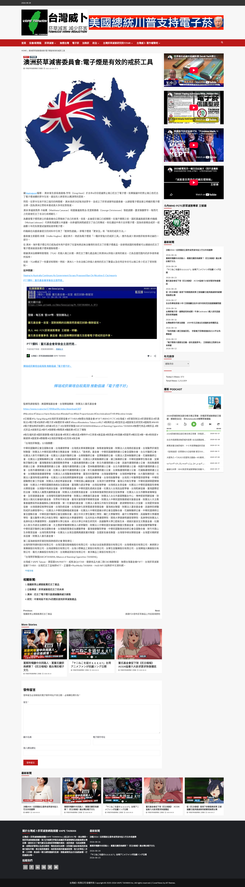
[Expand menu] (55, 43)
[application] (194, 421)
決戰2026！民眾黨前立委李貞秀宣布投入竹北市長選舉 (189, 250)
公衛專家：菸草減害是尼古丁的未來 (45, 589)
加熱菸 (85, 43)
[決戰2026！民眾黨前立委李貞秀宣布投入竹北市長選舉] (40, 790)
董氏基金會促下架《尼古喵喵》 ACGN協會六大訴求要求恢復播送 (193, 282)
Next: (142, 612)
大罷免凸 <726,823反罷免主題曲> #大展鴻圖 (186, 457)
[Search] (222, 42)
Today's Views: (173, 376)
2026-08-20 (142, 670)
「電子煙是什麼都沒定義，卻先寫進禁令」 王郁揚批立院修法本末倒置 (193, 343)
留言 (26, 702)
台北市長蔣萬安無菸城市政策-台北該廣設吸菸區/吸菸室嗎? (192, 440)
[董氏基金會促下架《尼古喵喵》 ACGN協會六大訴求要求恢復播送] (139, 644)
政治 (94, 43)
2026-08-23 (95, 670)
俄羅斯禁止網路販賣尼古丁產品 (43, 584)
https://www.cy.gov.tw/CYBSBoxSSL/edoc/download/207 (52, 408)
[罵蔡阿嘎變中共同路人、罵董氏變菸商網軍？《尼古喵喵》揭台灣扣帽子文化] (44, 644)
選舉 (51, 800)
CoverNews (157, 883)
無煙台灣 (64, 43)
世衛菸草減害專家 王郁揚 (34, 68)
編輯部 (27, 812)
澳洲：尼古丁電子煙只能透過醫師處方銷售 (49, 594)
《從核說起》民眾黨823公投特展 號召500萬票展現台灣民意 (192, 451)
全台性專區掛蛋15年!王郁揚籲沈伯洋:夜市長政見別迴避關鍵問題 (193, 303)
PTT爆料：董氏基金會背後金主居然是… (43, 280)
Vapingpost (31, 193)
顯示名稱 (27, 737)
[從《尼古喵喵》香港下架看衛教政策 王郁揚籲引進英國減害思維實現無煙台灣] (204, 790)
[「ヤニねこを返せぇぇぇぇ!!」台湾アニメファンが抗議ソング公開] (91, 644)
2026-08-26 (36, 812)
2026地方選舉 (28, 800)
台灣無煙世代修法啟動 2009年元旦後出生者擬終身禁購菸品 (192, 323)
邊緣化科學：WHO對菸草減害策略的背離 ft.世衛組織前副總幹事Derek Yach (199, 469)
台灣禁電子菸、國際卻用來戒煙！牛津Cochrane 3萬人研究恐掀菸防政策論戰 (193, 313)
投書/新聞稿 (35, 43)
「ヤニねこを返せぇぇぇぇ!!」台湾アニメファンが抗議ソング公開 (193, 271)
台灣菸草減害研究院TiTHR (117, 43)
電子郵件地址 (99, 737)
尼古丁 (26, 57)
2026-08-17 (211, 812)
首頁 (23, 43)
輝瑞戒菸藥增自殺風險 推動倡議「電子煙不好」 (47, 366)
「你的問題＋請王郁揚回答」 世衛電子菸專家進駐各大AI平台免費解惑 (193, 332)
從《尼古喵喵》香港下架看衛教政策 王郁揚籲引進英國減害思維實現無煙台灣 (194, 293)
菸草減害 (49, 43)
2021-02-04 (50, 68)
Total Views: (172, 380)
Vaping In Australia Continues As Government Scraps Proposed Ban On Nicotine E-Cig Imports (70, 275)
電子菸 (75, 43)
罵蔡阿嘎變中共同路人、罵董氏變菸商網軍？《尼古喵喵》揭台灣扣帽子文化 (43, 667)
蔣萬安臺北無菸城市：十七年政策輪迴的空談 (186, 445)
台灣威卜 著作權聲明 (147, 43)
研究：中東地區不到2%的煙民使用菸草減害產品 (51, 599)
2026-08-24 (47, 673)
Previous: (37, 612)
